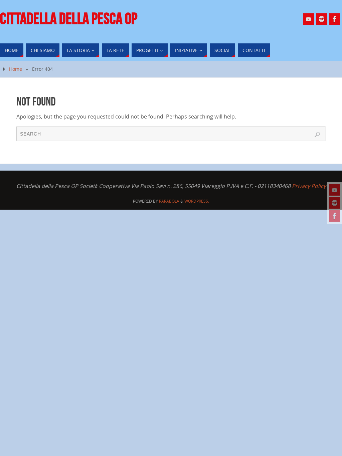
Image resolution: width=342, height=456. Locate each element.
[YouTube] (334, 190)
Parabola (169, 201)
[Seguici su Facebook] (334, 216)
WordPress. (196, 201)
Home (15, 69)
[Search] (317, 134)
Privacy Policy (309, 186)
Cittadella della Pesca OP (68, 18)
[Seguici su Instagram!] (334, 203)
